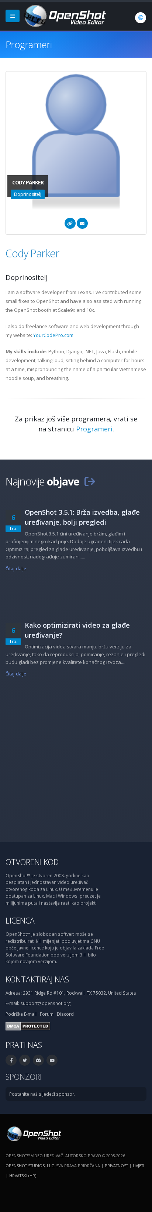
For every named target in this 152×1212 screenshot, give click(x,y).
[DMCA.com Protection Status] (28, 1025)
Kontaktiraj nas (37, 979)
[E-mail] (82, 223)
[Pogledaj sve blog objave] (89, 481)
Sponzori (24, 1076)
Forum (46, 1014)
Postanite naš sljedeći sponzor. (42, 1094)
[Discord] (38, 1060)
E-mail (30, 1014)
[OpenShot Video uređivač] (33, 1133)
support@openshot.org (45, 1003)
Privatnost (116, 1165)
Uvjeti (138, 1165)
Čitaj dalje (16, 568)
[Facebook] (11, 1060)
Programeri (94, 428)
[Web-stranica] (70, 223)
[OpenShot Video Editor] (64, 15)
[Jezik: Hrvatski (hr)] (140, 17)
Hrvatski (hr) (22, 1175)
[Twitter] (24, 1060)
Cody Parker (32, 253)
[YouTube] (52, 1060)
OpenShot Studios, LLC (30, 1165)
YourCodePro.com (53, 335)
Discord (65, 1014)
